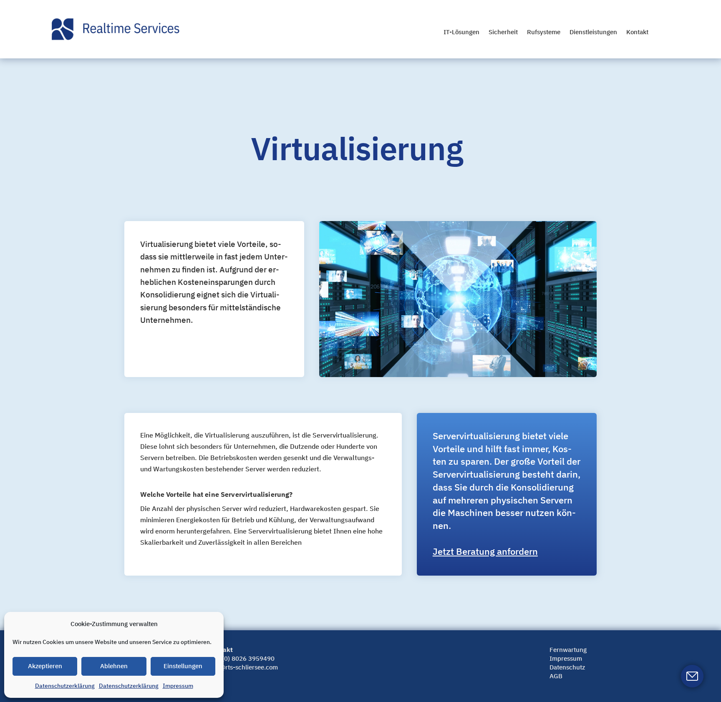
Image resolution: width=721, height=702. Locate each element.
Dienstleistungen (593, 32)
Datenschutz (567, 667)
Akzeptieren (45, 666)
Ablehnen (114, 666)
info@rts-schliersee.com (243, 667)
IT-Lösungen (461, 32)
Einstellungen (183, 666)
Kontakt (637, 32)
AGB (556, 676)
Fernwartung (568, 650)
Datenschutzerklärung (65, 685)
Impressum (178, 685)
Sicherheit (503, 32)
